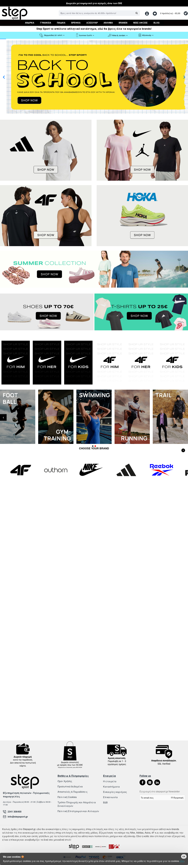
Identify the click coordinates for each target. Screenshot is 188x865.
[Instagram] (150, 782)
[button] (3, 77)
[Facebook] (142, 782)
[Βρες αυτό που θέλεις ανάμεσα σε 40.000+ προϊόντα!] (136, 13)
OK (183, 856)
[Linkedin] (157, 782)
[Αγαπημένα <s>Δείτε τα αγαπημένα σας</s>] (155, 13)
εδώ (182, 861)
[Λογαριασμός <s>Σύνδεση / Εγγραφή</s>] (147, 13)
